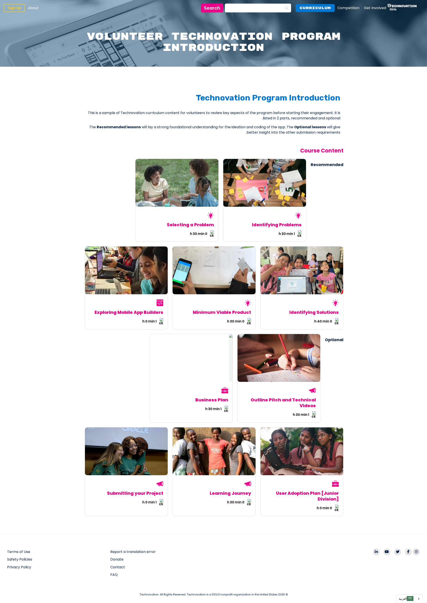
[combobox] (409, 598)
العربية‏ (403, 599)
